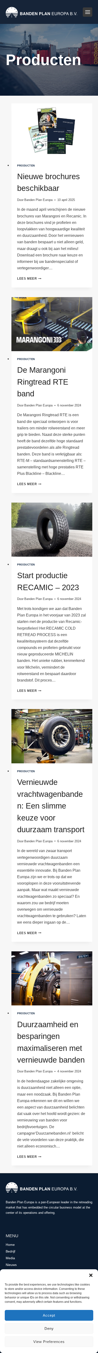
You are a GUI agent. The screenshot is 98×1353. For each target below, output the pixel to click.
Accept (49, 1315)
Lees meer (29, 278)
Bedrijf (10, 1251)
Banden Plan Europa (38, 200)
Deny (49, 1328)
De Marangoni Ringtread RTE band (42, 382)
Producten (26, 165)
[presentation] (51, 130)
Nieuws (11, 1265)
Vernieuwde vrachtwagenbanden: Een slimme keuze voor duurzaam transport (50, 806)
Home (10, 1245)
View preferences (49, 1342)
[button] (90, 1275)
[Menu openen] (87, 12)
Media (10, 1258)
